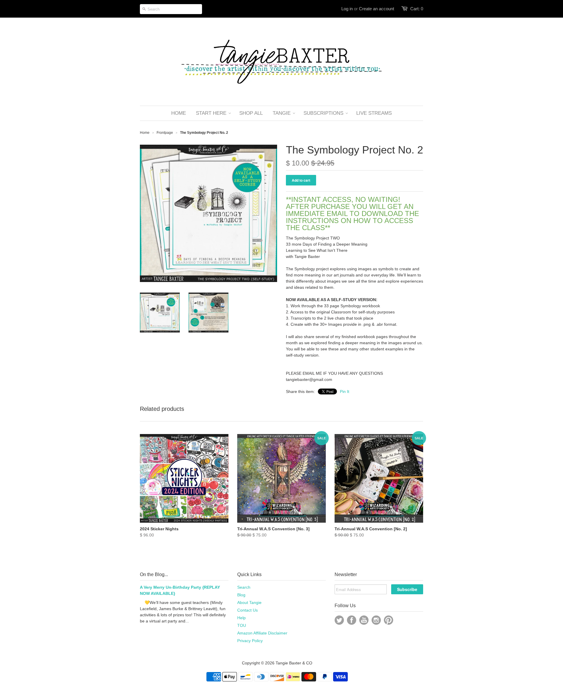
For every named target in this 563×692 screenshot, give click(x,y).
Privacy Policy (250, 640)
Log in (347, 8)
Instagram (376, 620)
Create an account (376, 8)
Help (241, 617)
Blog (241, 595)
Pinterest (388, 620)
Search (243, 587)
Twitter (339, 620)
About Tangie (249, 602)
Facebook (351, 620)
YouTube (364, 620)
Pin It (344, 391)
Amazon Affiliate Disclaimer (262, 633)
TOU (241, 625)
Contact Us (247, 610)
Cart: (416, 8)
